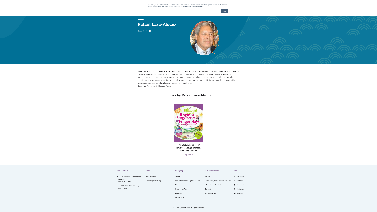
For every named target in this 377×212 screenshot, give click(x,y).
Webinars (178, 185)
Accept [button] (224, 11)
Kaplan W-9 (179, 197)
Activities (178, 193)
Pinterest (240, 185)
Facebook (240, 177)
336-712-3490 (122, 188)
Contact (208, 189)
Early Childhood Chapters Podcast (187, 181)
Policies (207, 177)
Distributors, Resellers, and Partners (218, 181)
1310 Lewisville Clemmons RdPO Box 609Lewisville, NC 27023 (129, 179)
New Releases (151, 177)
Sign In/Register (210, 193)
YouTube (240, 193)
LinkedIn (240, 181)
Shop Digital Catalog (153, 181)
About (177, 177)
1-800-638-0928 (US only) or (130, 186)
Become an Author (182, 189)
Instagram (240, 189)
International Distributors (214, 185)
